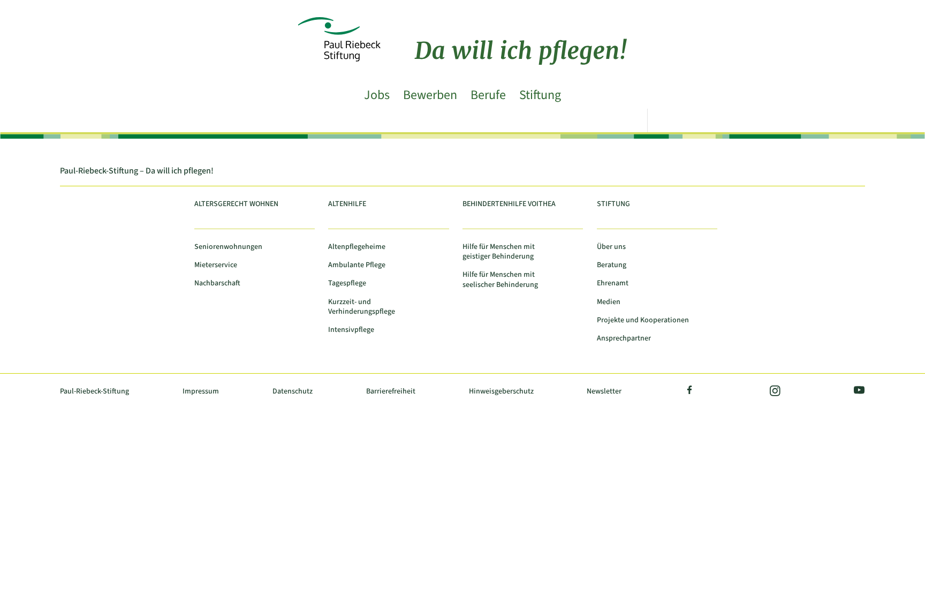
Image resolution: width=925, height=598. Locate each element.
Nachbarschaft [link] (217, 283)
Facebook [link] (690, 392)
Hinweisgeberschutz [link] (501, 392)
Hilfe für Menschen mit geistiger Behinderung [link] (498, 252)
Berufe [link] (488, 95)
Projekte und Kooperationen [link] (643, 320)
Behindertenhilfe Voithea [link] (509, 204)
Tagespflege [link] (347, 283)
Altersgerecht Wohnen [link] (236, 204)
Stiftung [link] (540, 95)
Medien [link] (608, 302)
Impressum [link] (201, 392)
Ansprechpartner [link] (624, 339)
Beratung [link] (611, 265)
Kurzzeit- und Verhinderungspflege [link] (361, 307)
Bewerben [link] (430, 95)
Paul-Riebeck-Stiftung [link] (94, 392)
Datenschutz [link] (292, 392)
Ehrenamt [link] (612, 283)
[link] (462, 24)
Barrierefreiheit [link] (390, 392)
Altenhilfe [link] (347, 204)
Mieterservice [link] (215, 265)
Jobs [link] (377, 95)
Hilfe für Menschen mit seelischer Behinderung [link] (500, 280)
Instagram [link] (774, 392)
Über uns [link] (611, 247)
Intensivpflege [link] (351, 330)
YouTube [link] (857, 392)
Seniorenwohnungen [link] (228, 247)
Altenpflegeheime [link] (356, 247)
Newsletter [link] (604, 392)
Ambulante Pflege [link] (356, 265)
